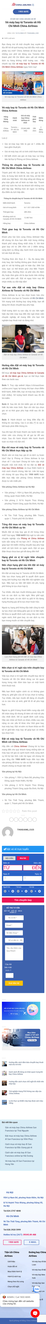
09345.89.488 (29, 1234)
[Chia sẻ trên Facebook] (16, 819)
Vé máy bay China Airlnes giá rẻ (23, 19)
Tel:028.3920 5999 (12, 1230)
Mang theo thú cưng (16, 1281)
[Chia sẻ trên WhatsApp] (11, 819)
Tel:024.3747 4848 (12, 1211)
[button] (5, 4)
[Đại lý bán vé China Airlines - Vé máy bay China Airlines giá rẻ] (23, 4)
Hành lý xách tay (14, 1276)
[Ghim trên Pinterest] (30, 819)
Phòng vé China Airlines (32, 538)
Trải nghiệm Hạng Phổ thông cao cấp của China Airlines (25, 1092)
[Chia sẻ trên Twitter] (21, 819)
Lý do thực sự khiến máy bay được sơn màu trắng (26, 1102)
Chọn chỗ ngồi (13, 1287)
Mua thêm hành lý (15, 1272)
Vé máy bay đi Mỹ (39, 1270)
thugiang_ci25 (33, 33)
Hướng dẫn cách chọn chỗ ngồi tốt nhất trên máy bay (26, 1083)
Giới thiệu (11, 1262)
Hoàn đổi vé (12, 1266)
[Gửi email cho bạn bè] (25, 819)
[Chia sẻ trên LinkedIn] (34, 819)
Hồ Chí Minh (38, 298)
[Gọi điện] (36, 1290)
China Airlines (20, 746)
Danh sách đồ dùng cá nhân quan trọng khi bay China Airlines (26, 1073)
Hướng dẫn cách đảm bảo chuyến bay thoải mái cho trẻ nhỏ (26, 1063)
